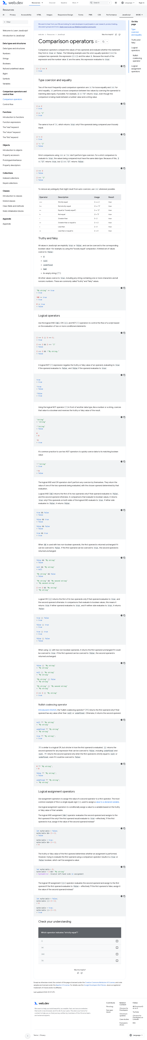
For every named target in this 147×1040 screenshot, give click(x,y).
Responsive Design (65, 15)
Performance (111, 15)
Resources (36, 3)
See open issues (109, 1011)
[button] (79, 941)
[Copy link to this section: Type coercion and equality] (74, 80)
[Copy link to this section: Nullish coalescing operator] (69, 704)
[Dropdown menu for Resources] (43, 2)
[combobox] (100, 3)
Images (49, 15)
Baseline (64, 3)
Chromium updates (123, 1015)
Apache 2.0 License (62, 985)
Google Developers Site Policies (95, 985)
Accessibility (26, 15)
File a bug (109, 1006)
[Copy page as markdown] (104, 42)
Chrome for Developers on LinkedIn (138, 1017)
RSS (134, 1023)
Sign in (141, 3)
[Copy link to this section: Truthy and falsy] (60, 238)
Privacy (13, 15)
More (74, 3)
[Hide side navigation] (27, 1036)
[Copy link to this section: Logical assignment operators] (77, 791)
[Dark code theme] (121, 66)
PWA (90, 15)
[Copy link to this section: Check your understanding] (73, 921)
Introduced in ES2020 (47, 710)
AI (3, 15)
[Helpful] (116, 34)
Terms (36, 1035)
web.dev (41, 34)
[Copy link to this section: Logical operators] (62, 316)
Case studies (124, 1019)
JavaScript (126, 15)
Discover (52, 3)
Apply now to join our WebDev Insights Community (77, 27)
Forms (80, 15)
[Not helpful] (119, 34)
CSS (99, 15)
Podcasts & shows (123, 1024)
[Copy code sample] (124, 66)
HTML (39, 15)
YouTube (136, 1012)
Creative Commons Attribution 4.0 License (100, 982)
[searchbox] (15, 22)
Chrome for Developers (124, 1009)
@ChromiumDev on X (138, 1007)
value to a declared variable (107, 802)
